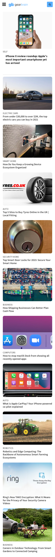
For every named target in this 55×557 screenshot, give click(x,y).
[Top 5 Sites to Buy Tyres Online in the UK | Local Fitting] (27, 189)
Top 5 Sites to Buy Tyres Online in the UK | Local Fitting (26, 213)
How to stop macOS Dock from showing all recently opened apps (26, 357)
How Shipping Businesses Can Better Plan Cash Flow (26, 309)
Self (5, 51)
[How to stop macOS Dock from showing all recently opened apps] (27, 332)
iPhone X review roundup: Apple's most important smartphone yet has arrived (26, 59)
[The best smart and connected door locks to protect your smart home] (27, 236)
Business (8, 304)
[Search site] (50, 4)
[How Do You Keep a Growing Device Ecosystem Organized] (27, 141)
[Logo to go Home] (18, 5)
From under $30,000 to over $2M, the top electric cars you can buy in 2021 (25, 118)
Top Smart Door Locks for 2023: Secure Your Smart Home (27, 261)
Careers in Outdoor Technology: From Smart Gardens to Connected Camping (27, 549)
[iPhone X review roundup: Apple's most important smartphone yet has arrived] (27, 30)
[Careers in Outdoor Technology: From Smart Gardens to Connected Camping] (27, 524)
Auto (5, 208)
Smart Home (9, 161)
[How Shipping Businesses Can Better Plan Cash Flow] (27, 284)
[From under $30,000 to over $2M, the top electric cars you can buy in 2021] (27, 93)
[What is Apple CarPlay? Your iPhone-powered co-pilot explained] (27, 380)
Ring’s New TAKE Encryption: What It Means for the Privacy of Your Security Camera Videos (26, 500)
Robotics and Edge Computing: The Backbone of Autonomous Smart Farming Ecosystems (25, 454)
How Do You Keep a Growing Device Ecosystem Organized (22, 166)
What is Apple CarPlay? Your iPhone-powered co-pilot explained (27, 405)
